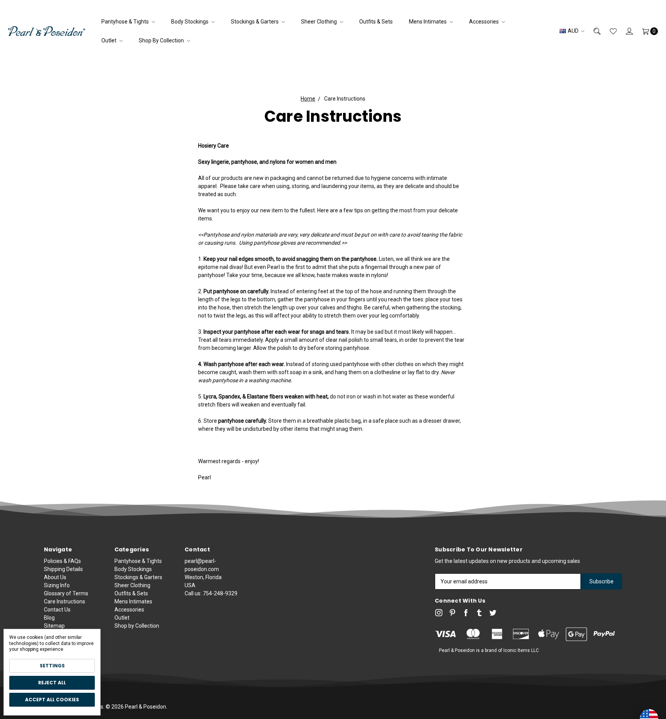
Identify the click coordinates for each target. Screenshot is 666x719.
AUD (573, 31)
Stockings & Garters (255, 21)
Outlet (109, 40)
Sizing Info (57, 585)
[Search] (592, 31)
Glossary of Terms (66, 593)
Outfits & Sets (376, 21)
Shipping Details (63, 569)
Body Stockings (190, 21)
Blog (49, 618)
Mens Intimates (428, 21)
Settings (52, 665)
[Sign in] (625, 31)
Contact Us (57, 609)
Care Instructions (64, 601)
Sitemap (54, 626)
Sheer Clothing (319, 21)
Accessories (484, 21)
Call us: (211, 593)
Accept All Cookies (52, 699)
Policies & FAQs (62, 561)
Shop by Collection (162, 40)
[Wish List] (608, 31)
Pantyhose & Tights (125, 21)
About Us (55, 577)
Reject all (52, 682)
